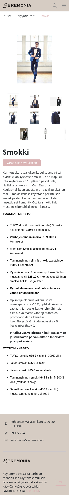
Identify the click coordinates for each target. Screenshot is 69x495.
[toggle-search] (55, 5)
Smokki (44, 16)
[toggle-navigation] (64, 5)
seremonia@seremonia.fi (27, 440)
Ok (60, 482)
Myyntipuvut (26, 16)
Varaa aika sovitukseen (22, 163)
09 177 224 (18, 433)
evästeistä (32, 491)
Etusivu (8, 16)
